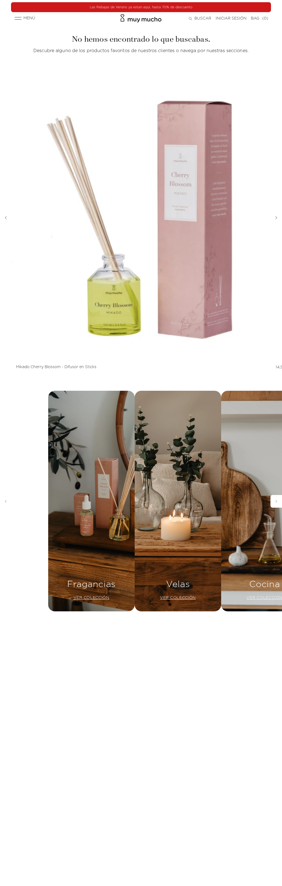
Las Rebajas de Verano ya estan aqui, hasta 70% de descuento (141, 7)
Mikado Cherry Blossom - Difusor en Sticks (56, 367)
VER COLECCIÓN (91, 598)
